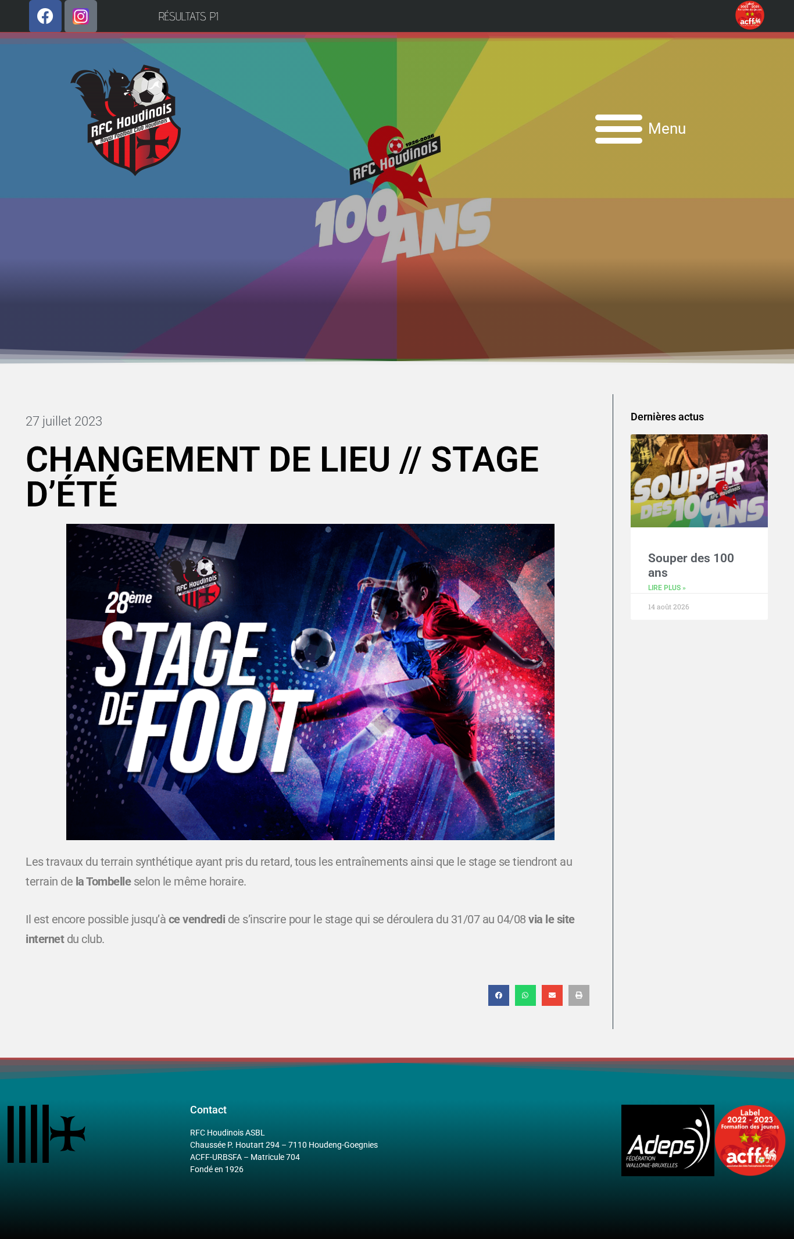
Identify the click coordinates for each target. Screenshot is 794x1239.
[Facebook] (45, 16)
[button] (498, 995)
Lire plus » (667, 588)
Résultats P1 (188, 16)
